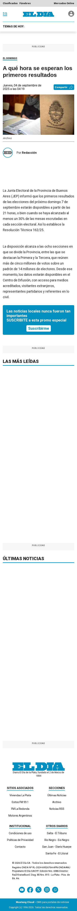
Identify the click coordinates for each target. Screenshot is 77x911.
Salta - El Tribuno (57, 833)
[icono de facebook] (30, 890)
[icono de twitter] (38, 890)
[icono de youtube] (22, 890)
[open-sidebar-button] (5, 14)
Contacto (20, 846)
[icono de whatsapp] (55, 890)
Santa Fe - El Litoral (57, 853)
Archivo (56, 802)
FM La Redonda (20, 808)
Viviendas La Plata (20, 795)
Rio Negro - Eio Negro (56, 839)
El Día (24, 863)
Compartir (61, 87)
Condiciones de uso (20, 833)
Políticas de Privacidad (20, 839)
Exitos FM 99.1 (20, 802)
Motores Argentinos (20, 815)
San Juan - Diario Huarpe (56, 846)
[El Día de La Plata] (38, 14)
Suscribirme (38, 328)
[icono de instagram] (47, 890)
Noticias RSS (56, 808)
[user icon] (71, 15)
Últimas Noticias (56, 795)
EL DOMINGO (10, 58)
